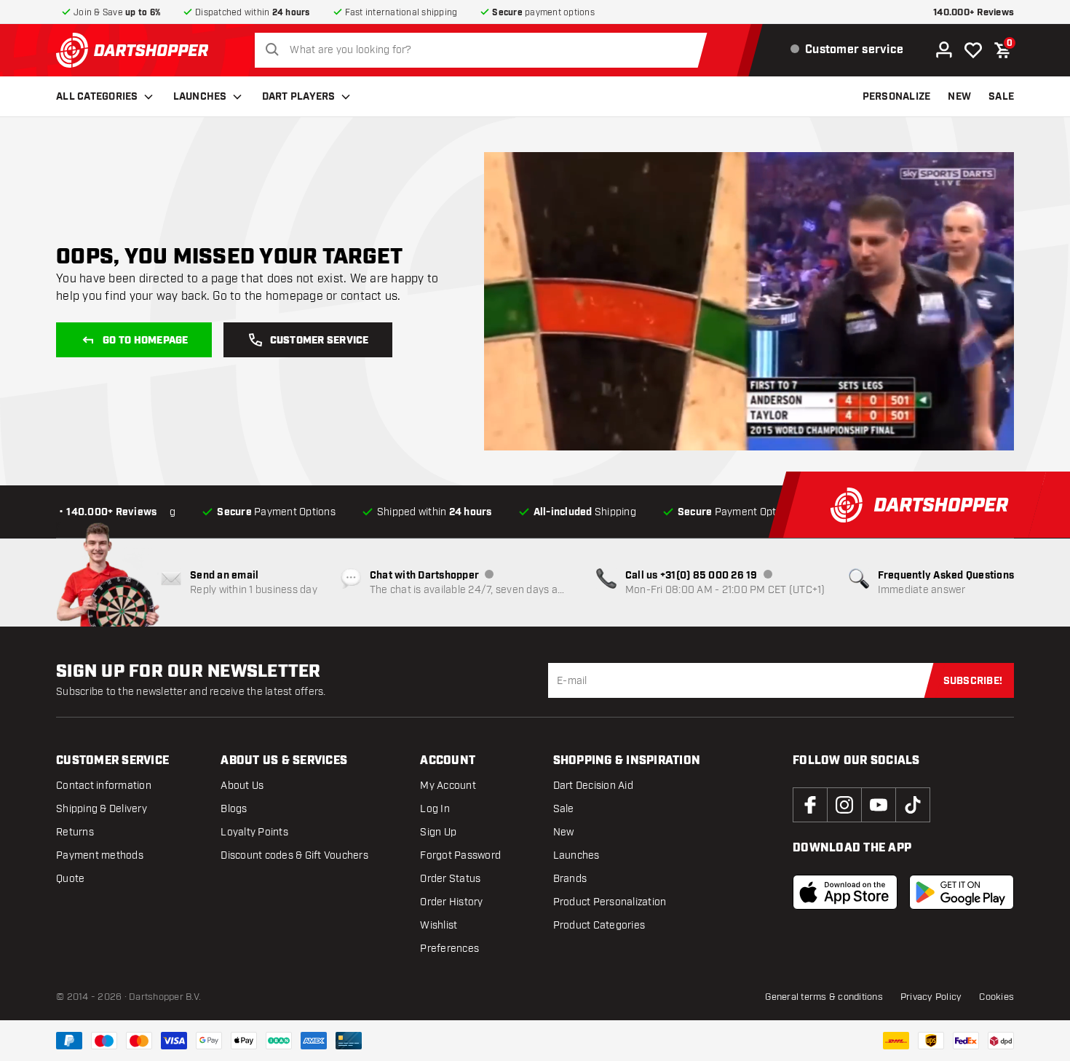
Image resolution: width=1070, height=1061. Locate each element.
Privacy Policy (931, 997)
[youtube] (878, 804)
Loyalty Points (254, 832)
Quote (70, 879)
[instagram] (844, 804)
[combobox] (485, 50)
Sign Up (438, 832)
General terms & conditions (824, 997)
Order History (451, 902)
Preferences (449, 948)
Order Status (450, 879)
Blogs (234, 809)
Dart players (299, 96)
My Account (448, 785)
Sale (563, 809)
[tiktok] (912, 804)
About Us (242, 785)
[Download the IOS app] (845, 892)
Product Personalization (610, 902)
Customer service (319, 340)
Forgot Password (460, 855)
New (563, 832)
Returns (75, 832)
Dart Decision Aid (593, 785)
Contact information (103, 785)
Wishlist (438, 925)
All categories (97, 96)
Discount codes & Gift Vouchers (294, 855)
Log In (435, 809)
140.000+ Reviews (973, 13)
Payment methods (99, 855)
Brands (570, 879)
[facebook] (810, 804)
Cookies (996, 997)
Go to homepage (146, 340)
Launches (200, 96)
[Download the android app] (961, 892)
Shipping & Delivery (101, 809)
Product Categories (599, 925)
